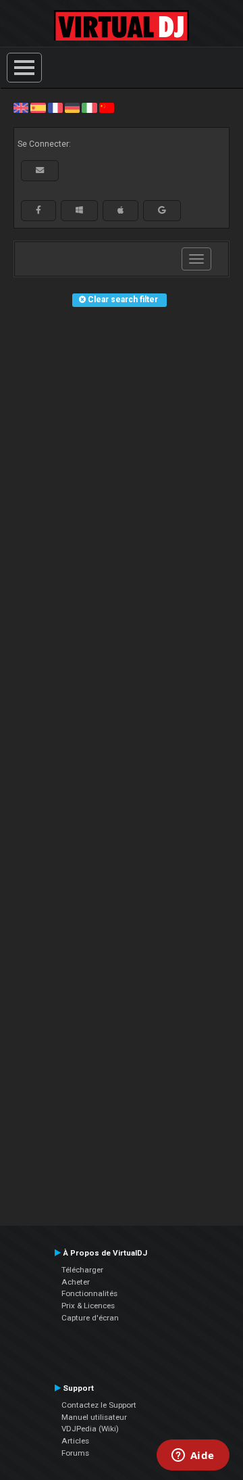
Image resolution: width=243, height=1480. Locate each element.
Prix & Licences (88, 1305)
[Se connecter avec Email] (40, 170)
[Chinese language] (106, 107)
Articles (75, 1441)
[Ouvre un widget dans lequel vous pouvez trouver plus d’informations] (193, 1456)
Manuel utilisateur (94, 1417)
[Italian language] (89, 107)
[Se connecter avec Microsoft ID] (79, 210)
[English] (21, 107)
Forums (75, 1453)
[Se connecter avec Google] (162, 210)
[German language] (72, 107)
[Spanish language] (37, 107)
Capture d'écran (90, 1317)
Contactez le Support (98, 1405)
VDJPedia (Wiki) (90, 1428)
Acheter (75, 1282)
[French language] (55, 107)
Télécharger (82, 1269)
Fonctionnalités (89, 1293)
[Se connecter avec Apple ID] (120, 210)
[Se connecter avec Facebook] (38, 210)
